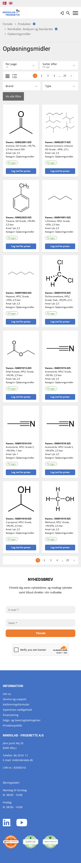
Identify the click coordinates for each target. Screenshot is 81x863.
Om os (7, 694)
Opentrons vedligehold (17, 709)
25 (64, 75)
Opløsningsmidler (25, 156)
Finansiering (10, 715)
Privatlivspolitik (12, 725)
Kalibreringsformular (16, 704)
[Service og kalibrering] (11, 842)
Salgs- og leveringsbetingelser (22, 720)
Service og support (14, 699)
